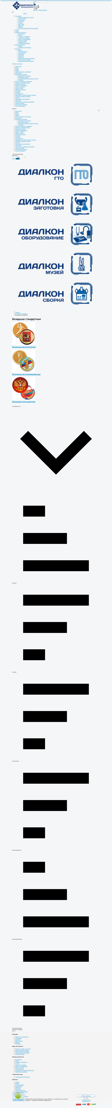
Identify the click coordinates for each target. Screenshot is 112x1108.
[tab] (56, 155)
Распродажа (18, 66)
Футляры (17, 92)
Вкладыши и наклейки (21, 74)
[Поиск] (25, 157)
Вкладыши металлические (24, 347)
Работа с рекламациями (21, 1066)
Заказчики (18, 1039)
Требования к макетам (21, 1071)
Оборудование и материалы (22, 1051)
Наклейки (20, 80)
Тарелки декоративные (21, 85)
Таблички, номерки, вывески (22, 96)
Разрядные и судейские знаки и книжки (25, 95)
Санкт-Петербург (19, 1085)
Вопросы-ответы (19, 1067)
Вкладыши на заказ (23, 77)
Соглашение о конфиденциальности (24, 1070)
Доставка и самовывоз (21, 1062)
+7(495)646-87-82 (86, 1100)
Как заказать (18, 1059)
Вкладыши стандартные (24, 76)
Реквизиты (18, 1043)
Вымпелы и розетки (20, 89)
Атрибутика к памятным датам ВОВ (24, 102)
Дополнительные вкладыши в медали (28, 78)
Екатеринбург (18, 1086)
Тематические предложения (22, 99)
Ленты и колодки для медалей (23, 71)
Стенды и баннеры (20, 106)
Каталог (14, 108)
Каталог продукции (17, 63)
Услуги (17, 1063)
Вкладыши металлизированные (26, 374)
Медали (17, 70)
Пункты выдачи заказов (21, 1091)
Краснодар (18, 1089)
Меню (25, 13)
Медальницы (18, 73)
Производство (19, 1041)
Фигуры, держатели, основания (23, 81)
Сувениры (18, 91)
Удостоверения (19, 93)
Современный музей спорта (22, 1077)
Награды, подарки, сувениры (22, 1049)
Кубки (17, 67)
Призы (17, 69)
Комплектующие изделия (21, 1050)
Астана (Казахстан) (20, 1090)
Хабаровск (18, 1087)
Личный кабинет (42, 10)
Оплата (17, 1061)
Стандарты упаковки (20, 1065)
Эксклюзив (18, 100)
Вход (36, 10)
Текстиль (17, 97)
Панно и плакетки (20, 87)
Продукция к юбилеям (21, 104)
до (18, 157)
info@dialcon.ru (86, 1101)
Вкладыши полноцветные (23, 401)
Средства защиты (19, 103)
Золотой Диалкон (19, 1054)
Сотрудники (18, 1038)
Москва (17, 1083)
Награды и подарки (20, 84)
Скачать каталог (19, 1069)
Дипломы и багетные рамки (22, 82)
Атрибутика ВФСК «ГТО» (22, 1053)
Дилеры (17, 1082)
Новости (17, 1042)
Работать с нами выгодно (21, 1037)
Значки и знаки (19, 88)
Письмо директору (86, 1095)
